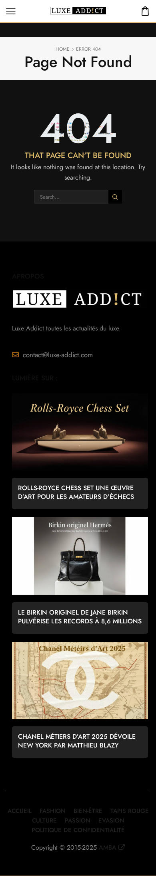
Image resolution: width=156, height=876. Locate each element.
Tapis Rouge (129, 811)
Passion (77, 820)
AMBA (107, 847)
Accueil (20, 811)
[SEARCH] (115, 197)
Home (63, 49)
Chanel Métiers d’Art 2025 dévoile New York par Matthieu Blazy (77, 741)
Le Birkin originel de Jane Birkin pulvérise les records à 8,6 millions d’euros (80, 617)
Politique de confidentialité (78, 830)
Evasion (111, 820)
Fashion (53, 811)
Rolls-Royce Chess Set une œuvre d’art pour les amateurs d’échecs (76, 492)
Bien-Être (88, 811)
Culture (44, 820)
